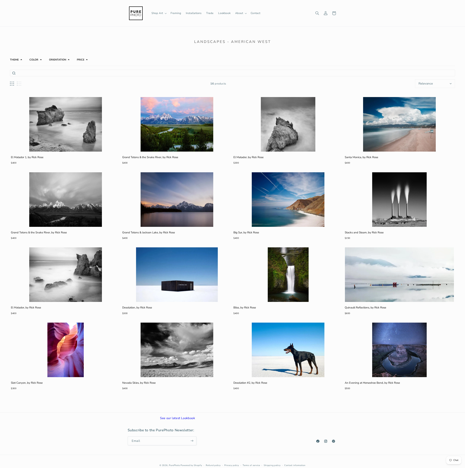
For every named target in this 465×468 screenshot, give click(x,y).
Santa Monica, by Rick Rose (361, 157)
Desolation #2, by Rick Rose (250, 383)
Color (33, 60)
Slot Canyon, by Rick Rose (27, 383)
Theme (14, 60)
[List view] (19, 84)
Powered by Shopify (191, 465)
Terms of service (251, 465)
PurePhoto (174, 465)
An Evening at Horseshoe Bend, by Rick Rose (372, 383)
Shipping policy (272, 465)
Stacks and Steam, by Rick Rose (364, 232)
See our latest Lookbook (177, 418)
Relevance (425, 83)
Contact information (295, 465)
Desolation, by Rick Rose (137, 307)
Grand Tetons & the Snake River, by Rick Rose (150, 157)
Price (80, 60)
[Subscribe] (192, 440)
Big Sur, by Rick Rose (246, 232)
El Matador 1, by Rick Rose (27, 157)
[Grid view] (12, 84)
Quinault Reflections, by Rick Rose (365, 307)
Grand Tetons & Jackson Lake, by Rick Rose (148, 232)
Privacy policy (231, 465)
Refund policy (213, 465)
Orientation (57, 60)
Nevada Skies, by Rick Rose (139, 383)
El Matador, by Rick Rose (248, 157)
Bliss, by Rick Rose (244, 307)
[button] (158, 13)
